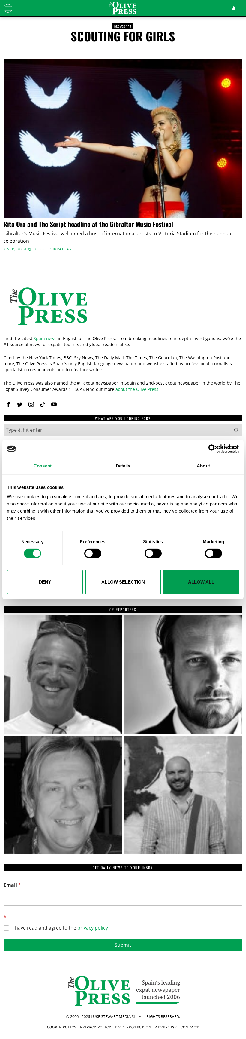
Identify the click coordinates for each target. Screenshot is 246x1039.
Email (12, 885)
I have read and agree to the (60, 928)
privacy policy (92, 927)
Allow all (201, 581)
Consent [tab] (43, 465)
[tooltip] (8, 404)
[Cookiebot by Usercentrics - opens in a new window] (213, 448)
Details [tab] (123, 465)
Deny (45, 581)
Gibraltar (61, 249)
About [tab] (203, 465)
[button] (236, 430)
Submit (123, 944)
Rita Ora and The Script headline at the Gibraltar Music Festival (88, 224)
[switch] (92, 553)
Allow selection (123, 581)
